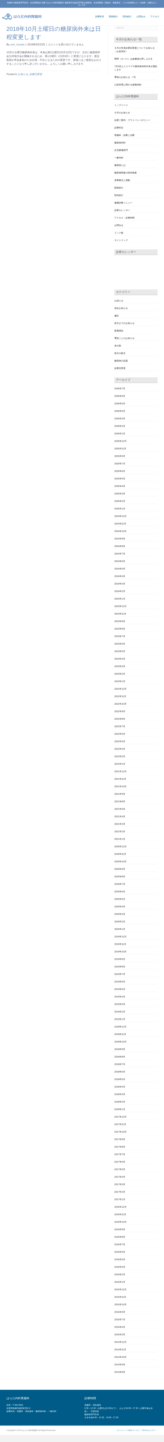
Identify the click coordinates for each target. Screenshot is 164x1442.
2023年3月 (119, 666)
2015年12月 (120, 1289)
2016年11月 (120, 1214)
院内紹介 (127, 16)
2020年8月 (119, 876)
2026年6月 (119, 396)
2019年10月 (120, 951)
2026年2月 (119, 426)
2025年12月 (120, 441)
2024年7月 (119, 553)
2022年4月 (119, 741)
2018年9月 (119, 1049)
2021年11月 (120, 779)
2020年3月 (119, 914)
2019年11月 (120, 944)
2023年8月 (119, 628)
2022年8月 (119, 719)
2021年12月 (120, 771)
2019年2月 (119, 1011)
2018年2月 (119, 1101)
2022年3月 (119, 749)
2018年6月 (119, 1071)
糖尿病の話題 (121, 360)
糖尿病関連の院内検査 (125, 172)
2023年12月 (120, 606)
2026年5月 (119, 403)
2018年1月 (119, 1109)
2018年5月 (119, 1079)
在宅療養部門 (121, 150)
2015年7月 (119, 1319)
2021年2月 (119, 831)
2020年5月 (119, 899)
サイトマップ (121, 240)
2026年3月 (119, 418)
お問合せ (140, 16)
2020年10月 (120, 861)
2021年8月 (119, 801)
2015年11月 (120, 1297)
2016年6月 (119, 1252)
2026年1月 (119, 433)
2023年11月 (120, 613)
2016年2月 (119, 1274)
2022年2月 (119, 756)
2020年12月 (120, 846)
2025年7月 (119, 463)
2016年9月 (119, 1229)
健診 (116, 315)
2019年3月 (119, 1004)
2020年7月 (119, 884)
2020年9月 (119, 869)
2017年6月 (119, 1162)
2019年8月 (119, 966)
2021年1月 (119, 839)
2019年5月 (119, 989)
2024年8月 (119, 546)
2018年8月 (119, 1056)
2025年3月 (119, 493)
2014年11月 (120, 1349)
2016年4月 (119, 1267)
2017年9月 (119, 1139)
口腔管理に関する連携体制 (127, 84)
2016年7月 (119, 1244)
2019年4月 (119, 996)
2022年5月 (119, 734)
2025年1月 (119, 508)
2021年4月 (119, 816)
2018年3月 (119, 1094)
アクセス (154, 16)
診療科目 (99, 16)
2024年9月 (119, 538)
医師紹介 (113, 16)
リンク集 (118, 232)
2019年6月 (119, 981)
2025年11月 (120, 448)
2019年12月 (120, 936)
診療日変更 (35, 74)
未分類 (117, 345)
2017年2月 (119, 1192)
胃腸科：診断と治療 (124, 135)
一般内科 (118, 157)
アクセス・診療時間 (124, 217)
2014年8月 (119, 1372)
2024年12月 (120, 516)
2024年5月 (119, 568)
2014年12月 (120, 1342)
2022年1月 (119, 764)
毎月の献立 (120, 353)
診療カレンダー (122, 210)
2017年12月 (120, 1116)
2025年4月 (119, 486)
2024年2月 (119, 591)
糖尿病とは (120, 165)
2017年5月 (119, 1169)
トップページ (121, 105)
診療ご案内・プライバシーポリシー (132, 120)
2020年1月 (119, 929)
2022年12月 (120, 689)
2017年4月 (119, 1177)
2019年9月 (119, 959)
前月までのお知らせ (124, 323)
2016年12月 (120, 1207)
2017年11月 (120, 1124)
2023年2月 (119, 674)
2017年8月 (119, 1147)
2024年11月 (120, 523)
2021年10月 (120, 786)
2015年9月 (119, 1312)
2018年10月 (120, 1041)
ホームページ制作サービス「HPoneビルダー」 (137, 1430)
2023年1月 (119, 681)
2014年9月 (119, 1364)
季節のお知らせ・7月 (125, 77)
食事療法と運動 (122, 180)
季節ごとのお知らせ (124, 338)
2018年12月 (120, 1026)
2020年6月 (119, 891)
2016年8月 (119, 1237)
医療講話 (118, 330)
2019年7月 (119, 974)
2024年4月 (119, 576)
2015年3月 (119, 1334)
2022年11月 (120, 696)
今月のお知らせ (122, 112)
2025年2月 (119, 501)
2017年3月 (119, 1184)
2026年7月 (119, 388)
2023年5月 (119, 651)
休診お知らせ (121, 308)
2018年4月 (119, 1086)
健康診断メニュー (123, 202)
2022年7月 (119, 726)
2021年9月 (119, 794)
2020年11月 (120, 854)
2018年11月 (120, 1034)
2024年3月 (119, 583)
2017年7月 (119, 1154)
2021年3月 (119, 824)
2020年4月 (119, 906)
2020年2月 (119, 921)
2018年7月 (119, 1064)
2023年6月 (119, 643)
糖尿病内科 (120, 142)
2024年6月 (119, 561)
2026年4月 (119, 411)
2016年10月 (120, 1222)
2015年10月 (120, 1304)
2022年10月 (120, 704)
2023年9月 (119, 621)
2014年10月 (120, 1357)
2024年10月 (120, 531)
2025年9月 (119, 456)
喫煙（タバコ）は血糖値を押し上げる (133, 59)
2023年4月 (119, 659)
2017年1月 (119, 1199)
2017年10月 (120, 1132)
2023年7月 (119, 636)
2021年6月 (119, 809)
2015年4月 (119, 1327)
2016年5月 (119, 1259)
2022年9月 (119, 711)
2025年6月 (119, 471)
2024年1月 (119, 598)
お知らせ (23, 74)
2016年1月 (119, 1282)
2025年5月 (119, 478)
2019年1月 (119, 1019)
